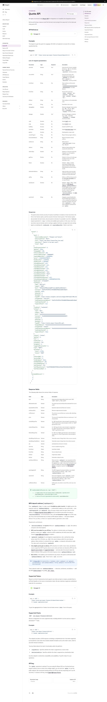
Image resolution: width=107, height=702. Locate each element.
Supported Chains (88, 34)
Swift (66, 121)
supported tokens (49, 550)
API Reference (88, 13)
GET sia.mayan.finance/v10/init (91, 37)
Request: (87, 18)
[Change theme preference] (103, 5)
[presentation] (53, 55)
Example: (87, 16)
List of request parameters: (90, 20)
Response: (87, 23)
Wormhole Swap (69, 129)
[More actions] (76, 14)
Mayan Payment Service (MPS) (43, 512)
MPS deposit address (67, 184)
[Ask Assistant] (75, 55)
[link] (53, 34)
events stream (37, 570)
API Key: (86, 41)
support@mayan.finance (41, 534)
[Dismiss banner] (105, 1)
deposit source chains (36, 550)
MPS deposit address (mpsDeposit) (92, 27)
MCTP (66, 124)
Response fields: (88, 25)
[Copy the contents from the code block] (72, 55)
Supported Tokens (89, 30)
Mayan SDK (46, 18)
